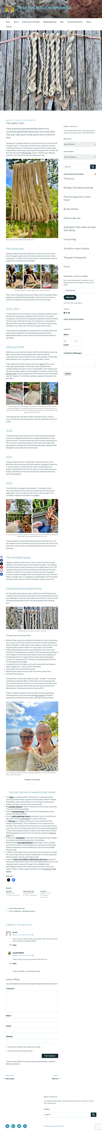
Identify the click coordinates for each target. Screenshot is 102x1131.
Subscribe (70, 297)
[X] (1, 563)
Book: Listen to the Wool (31, 22)
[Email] (1, 570)
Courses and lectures (74, 22)
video (41, 364)
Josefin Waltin (28, 120)
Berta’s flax (27, 153)
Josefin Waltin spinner (44, 8)
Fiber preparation (17, 908)
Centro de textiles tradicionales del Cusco (30, 859)
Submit (68, 374)
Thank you (69, 178)
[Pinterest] (1, 567)
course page (24, 819)
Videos (88, 22)
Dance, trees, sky (72, 218)
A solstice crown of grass (76, 248)
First (65, 341)
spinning (17, 911)
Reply (14, 945)
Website (9, 1037)
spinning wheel (29, 911)
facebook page (18, 811)
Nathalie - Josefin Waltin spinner (29, 971)
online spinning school (21, 816)
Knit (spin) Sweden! (25, 843)
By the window (71, 209)
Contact (9, 27)
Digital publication (49, 22)
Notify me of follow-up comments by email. (24, 1047)
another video (11, 374)
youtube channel (15, 807)
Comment (10, 989)
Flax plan (9, 891)
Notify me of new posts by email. (20, 1051)
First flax (43, 891)
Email (9, 1026)
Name (9, 1016)
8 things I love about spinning (78, 187)
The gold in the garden (75, 257)
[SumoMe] (1, 574)
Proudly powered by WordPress (54, 1126)
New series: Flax (28, 891)
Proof (66, 266)
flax (11, 911)
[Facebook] (1, 560)
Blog (62, 22)
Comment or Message (73, 353)
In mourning (70, 239)
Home (8, 22)
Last (75, 341)
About (16, 22)
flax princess (40, 695)
